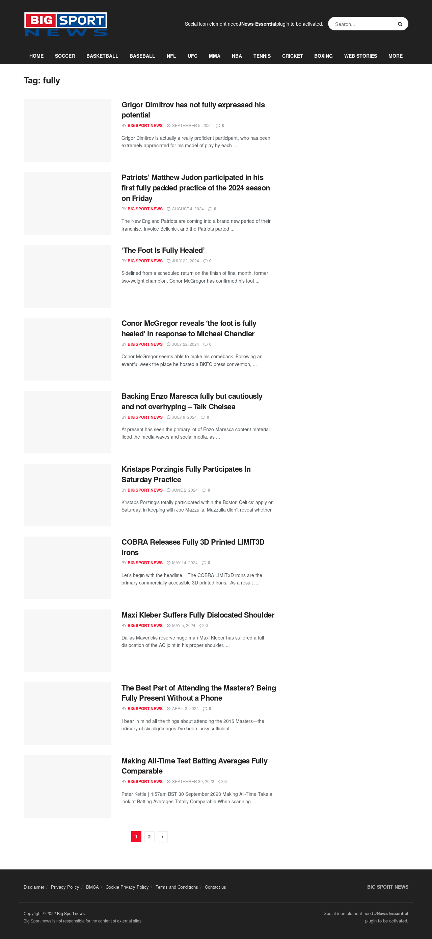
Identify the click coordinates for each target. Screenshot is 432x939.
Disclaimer (34, 887)
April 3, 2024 (185, 708)
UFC (192, 55)
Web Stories (360, 55)
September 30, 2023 (192, 781)
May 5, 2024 (183, 625)
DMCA (92, 887)
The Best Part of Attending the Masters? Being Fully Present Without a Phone (199, 692)
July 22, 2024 (185, 260)
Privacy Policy (65, 887)
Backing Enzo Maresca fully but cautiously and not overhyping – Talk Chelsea (192, 401)
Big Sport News (145, 125)
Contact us (215, 887)
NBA (237, 55)
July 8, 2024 (184, 417)
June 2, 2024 (184, 490)
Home (36, 55)
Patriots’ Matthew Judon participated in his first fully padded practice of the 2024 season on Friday (196, 187)
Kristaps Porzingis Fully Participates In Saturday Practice (186, 474)
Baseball (142, 55)
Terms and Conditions (177, 887)
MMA (214, 55)
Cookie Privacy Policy (127, 887)
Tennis (262, 55)
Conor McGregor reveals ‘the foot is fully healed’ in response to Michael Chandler (189, 328)
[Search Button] (401, 23)
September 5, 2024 (191, 125)
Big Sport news (71, 913)
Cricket (292, 55)
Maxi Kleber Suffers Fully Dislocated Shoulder (198, 614)
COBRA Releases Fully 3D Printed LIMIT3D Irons (193, 546)
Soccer (65, 55)
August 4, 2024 (187, 208)
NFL (171, 55)
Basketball (102, 55)
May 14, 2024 (184, 562)
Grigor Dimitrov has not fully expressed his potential (193, 109)
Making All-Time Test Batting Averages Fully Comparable (194, 765)
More (395, 55)
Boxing (323, 55)
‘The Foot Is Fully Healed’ (163, 249)
